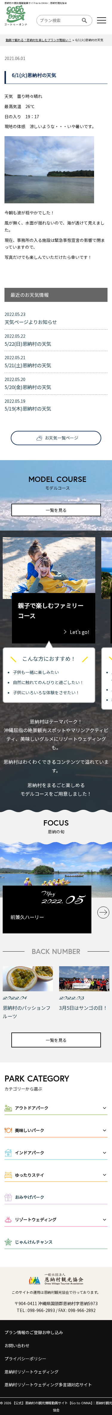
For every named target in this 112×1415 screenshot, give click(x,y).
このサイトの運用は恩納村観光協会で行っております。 (56, 1292)
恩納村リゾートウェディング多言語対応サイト (48, 1385)
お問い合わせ (17, 1345)
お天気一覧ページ (61, 438)
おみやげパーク (29, 1197)
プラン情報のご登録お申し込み (33, 1332)
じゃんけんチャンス (34, 1242)
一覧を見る (56, 510)
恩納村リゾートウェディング (31, 1372)
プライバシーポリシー (25, 1359)
